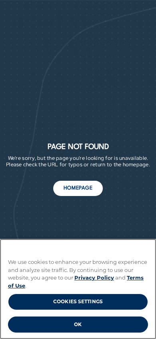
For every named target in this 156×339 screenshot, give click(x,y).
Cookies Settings (78, 301)
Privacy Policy (94, 277)
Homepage (78, 188)
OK (78, 324)
